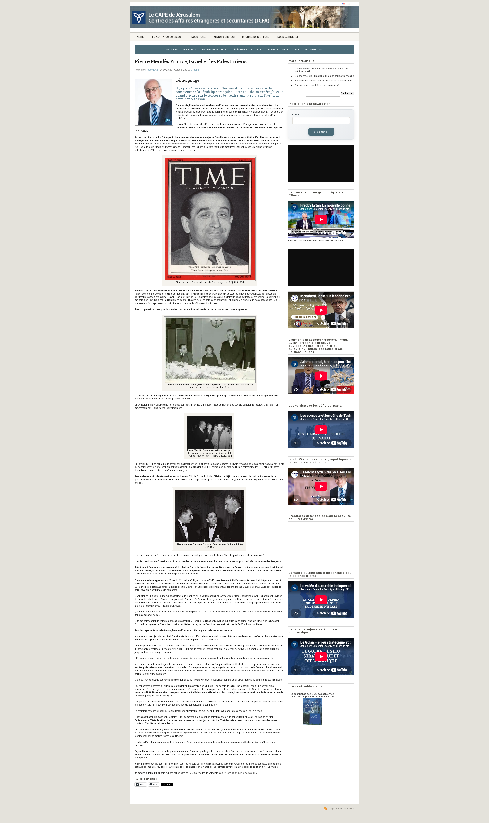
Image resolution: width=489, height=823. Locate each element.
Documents (198, 36)
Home (141, 36)
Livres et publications (283, 49)
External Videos (214, 49)
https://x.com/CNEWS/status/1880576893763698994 (315, 240)
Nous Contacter (287, 36)
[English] (343, 4)
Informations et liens (255, 36)
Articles (171, 49)
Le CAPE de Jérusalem (167, 36)
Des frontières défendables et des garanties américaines (323, 80)
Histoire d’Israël (224, 36)
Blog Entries (334, 808)
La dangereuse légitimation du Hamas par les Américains (324, 76)
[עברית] (348, 4)
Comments (348, 808)
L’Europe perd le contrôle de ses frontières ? (316, 85)
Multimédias (313, 49)
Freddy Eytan (152, 70)
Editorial (190, 49)
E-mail (295, 114)
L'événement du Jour (247, 49)
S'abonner (321, 131)
